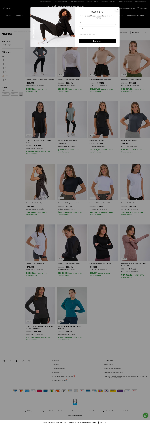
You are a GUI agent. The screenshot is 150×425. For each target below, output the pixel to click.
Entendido (103, 422)
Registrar (97, 41)
